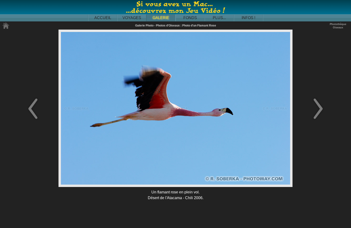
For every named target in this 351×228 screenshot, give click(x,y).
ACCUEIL (102, 18)
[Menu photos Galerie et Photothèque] (6, 28)
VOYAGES (131, 18)
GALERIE (161, 18)
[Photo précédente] (33, 119)
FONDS (190, 18)
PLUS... (219, 18)
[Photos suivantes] (318, 119)
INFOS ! (248, 18)
